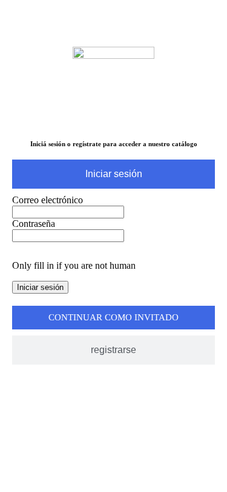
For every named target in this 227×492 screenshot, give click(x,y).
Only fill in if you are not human (74, 265)
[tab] (113, 174)
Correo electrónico (47, 200)
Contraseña (33, 223)
